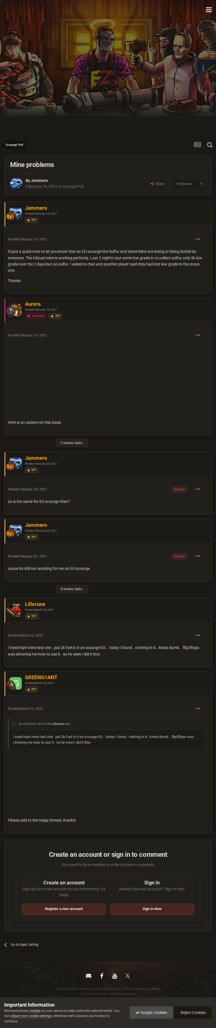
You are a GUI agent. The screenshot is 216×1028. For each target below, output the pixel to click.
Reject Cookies (193, 1012)
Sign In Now (152, 909)
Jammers (39, 180)
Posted (41, 213)
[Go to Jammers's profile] (16, 184)
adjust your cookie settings (31, 1016)
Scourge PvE (73, 186)
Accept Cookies (153, 1012)
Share (159, 184)
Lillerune (58, 723)
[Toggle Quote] (14, 723)
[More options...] (198, 239)
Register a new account (64, 909)
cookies (34, 1011)
